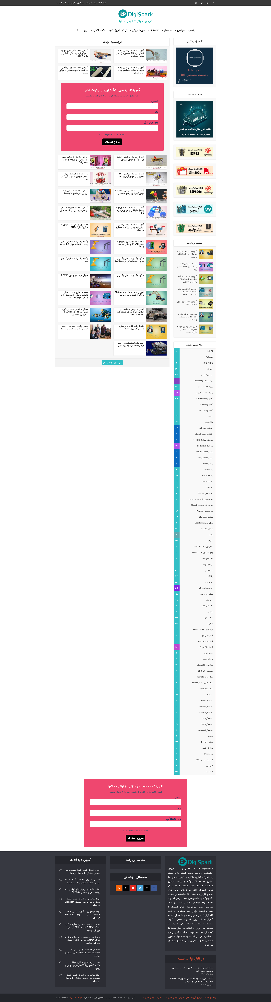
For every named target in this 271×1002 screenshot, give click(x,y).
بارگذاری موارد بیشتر (112, 362)
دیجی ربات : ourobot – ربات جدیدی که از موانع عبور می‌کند (74, 328)
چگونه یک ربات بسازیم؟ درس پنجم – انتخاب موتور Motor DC (74, 243)
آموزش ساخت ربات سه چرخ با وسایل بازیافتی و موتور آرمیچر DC (130, 210)
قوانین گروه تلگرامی (193, 997)
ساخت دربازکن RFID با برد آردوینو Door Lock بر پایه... (187, 266)
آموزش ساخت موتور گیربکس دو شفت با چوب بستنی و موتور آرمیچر (74, 70)
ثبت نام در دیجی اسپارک (154, 997)
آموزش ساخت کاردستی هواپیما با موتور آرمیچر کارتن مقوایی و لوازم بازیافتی (74, 53)
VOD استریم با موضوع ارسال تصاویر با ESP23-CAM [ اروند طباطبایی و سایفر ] (191, 980)
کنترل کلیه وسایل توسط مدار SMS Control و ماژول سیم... (187, 329)
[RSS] (119, 888)
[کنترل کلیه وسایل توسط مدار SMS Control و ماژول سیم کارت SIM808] (205, 329)
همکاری (80, 2)
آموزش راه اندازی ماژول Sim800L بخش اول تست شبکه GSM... (187, 291)
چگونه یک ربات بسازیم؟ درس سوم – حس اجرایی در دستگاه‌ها (129, 260)
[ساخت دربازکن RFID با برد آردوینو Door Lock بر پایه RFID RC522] (205, 266)
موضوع (180, 30)
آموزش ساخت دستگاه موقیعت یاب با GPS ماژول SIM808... (187, 279)
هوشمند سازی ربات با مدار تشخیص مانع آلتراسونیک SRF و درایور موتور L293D (74, 295)
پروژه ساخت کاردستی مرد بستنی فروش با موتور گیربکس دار (74, 176)
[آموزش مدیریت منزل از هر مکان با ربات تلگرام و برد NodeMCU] (205, 254)
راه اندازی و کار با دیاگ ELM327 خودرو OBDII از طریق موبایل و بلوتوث (82, 881)
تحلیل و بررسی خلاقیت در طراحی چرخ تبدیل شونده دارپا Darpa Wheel (130, 312)
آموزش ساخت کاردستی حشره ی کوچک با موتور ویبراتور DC (130, 158)
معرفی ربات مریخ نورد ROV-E (74, 275)
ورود (85, 30)
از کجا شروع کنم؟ (118, 30)
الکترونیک (154, 30)
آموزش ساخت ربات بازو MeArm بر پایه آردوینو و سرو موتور (129, 294)
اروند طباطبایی (93, 889)
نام (156, 112)
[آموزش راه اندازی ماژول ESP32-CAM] (205, 304)
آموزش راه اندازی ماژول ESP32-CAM (187, 303)
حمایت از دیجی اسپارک (96, 2)
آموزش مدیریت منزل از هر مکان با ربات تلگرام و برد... (187, 254)
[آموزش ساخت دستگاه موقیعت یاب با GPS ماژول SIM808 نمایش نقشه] (205, 279)
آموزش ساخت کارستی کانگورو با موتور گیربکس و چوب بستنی (129, 192)
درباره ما (71, 2)
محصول (168, 30)
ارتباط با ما (61, 2)
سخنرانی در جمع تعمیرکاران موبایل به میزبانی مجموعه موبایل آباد (192, 969)
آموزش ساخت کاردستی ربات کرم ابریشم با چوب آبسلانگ (75, 192)
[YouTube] (133, 888)
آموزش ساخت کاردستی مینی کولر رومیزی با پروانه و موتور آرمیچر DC (75, 159)
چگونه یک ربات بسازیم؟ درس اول (130, 277)
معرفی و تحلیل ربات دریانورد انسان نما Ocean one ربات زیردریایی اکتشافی (75, 312)
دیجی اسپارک (75, 997)
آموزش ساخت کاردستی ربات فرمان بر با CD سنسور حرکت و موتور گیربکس (130, 53)
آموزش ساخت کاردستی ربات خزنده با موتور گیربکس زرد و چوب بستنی (131, 70)
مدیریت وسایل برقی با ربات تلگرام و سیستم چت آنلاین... (187, 317)
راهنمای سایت (210, 997)
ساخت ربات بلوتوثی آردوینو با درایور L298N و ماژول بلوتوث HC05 (130, 244)
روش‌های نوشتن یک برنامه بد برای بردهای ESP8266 (82, 891)
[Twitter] (140, 888)
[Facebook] (154, 888)
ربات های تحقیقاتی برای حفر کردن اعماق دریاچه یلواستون (131, 344)
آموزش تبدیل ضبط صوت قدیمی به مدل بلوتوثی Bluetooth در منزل (82, 871)
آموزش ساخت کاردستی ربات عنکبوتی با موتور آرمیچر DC (131, 175)
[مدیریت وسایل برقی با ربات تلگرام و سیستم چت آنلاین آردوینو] (205, 317)
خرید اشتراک (98, 30)
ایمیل (154, 101)
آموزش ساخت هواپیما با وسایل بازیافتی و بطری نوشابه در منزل (74, 209)
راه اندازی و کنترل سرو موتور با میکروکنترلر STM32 (74, 226)
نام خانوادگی (150, 122)
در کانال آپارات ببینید (190, 958)
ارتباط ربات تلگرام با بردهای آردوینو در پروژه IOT (131, 328)
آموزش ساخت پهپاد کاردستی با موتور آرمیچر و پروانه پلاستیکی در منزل (130, 227)
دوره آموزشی (138, 30)
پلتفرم (192, 30)
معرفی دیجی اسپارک (175, 997)
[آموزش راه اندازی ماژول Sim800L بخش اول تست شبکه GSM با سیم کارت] (205, 292)
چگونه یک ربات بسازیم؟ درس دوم (74, 260)
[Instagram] (147, 888)
